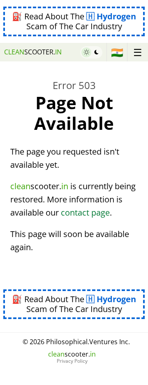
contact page (85, 212)
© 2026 (76, 341)
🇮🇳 (117, 52)
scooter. (33, 51)
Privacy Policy (72, 361)
